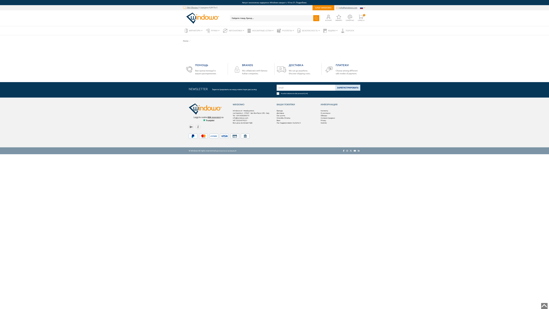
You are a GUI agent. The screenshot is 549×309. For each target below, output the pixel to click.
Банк (278, 120)
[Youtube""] (355, 151)
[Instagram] (347, 151)
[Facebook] (343, 151)
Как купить (281, 115)
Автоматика (235, 30)
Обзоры (324, 115)
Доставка (280, 113)
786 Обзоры (192, 7)
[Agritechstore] (191, 127)
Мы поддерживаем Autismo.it (289, 123)
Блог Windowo (323, 8)
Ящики (332, 30)
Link (306, 93)
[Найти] (316, 18)
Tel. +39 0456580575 (241, 115)
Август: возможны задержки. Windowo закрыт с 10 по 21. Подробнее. (274, 2)
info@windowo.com (348, 8)
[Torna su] (544, 306)
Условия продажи (328, 118)
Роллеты (287, 30)
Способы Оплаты (283, 118)
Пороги (350, 30)
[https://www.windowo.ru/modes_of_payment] (274, 136)
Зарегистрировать (347, 88)
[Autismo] (198, 127)
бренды (280, 111)
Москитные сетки (262, 30)
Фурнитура (195, 30)
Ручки (214, 30)
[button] (328, 18)
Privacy (323, 120)
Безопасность (310, 30)
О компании (325, 113)
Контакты (324, 111)
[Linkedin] (359, 151)
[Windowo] (201, 18)
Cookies (324, 123)
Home (185, 41)
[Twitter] (351, 151)
